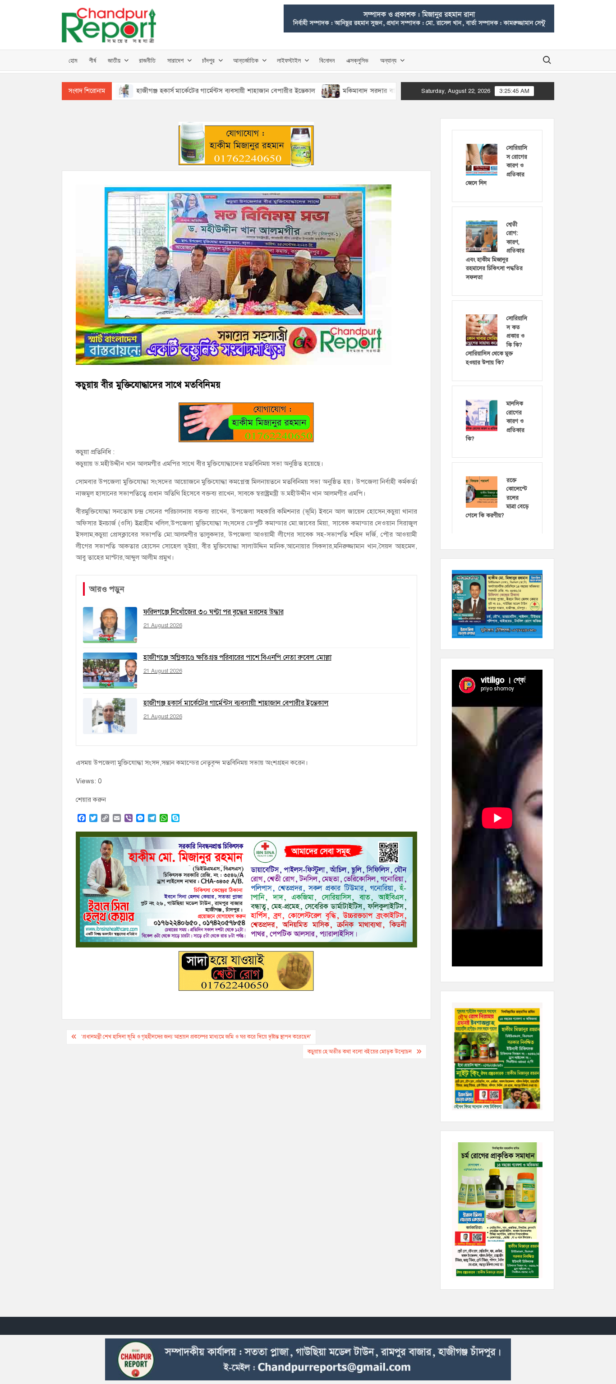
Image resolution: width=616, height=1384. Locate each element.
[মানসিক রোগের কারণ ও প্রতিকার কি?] (481, 415)
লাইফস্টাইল (289, 60)
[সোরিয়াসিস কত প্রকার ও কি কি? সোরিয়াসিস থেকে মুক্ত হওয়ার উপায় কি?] (481, 330)
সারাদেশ (175, 60)
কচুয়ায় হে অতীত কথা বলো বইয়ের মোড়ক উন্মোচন (360, 1051)
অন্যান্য (388, 60)
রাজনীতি (147, 60)
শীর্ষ (92, 60)
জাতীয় (114, 60)
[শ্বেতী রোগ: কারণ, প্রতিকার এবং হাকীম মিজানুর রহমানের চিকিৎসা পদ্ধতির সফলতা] (481, 236)
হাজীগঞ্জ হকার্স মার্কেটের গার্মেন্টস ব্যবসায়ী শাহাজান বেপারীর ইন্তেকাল (175, 91)
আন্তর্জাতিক (245, 60)
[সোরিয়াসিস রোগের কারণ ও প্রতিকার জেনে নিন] (481, 159)
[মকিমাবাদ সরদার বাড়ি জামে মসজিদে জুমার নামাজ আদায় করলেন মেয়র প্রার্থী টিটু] (281, 91)
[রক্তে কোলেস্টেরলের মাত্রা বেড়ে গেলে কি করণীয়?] (481, 491)
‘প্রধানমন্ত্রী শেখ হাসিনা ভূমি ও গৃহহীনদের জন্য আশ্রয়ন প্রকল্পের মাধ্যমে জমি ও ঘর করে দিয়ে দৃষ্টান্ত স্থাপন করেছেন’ (196, 1037)
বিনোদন (327, 60)
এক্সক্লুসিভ (357, 60)
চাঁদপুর (208, 60)
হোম (73, 60)
